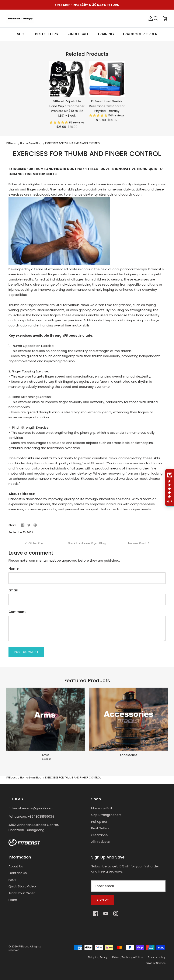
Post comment (26, 652)
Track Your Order (21, 893)
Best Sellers (100, 828)
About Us (15, 866)
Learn (12, 899)
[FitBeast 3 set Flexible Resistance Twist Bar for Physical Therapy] (107, 79)
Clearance (99, 835)
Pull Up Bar (99, 821)
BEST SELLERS (46, 34)
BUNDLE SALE (77, 34)
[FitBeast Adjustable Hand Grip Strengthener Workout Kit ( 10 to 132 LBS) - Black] (67, 79)
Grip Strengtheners (106, 815)
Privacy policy (157, 957)
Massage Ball (101, 808)
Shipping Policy (97, 957)
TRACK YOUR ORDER (139, 34)
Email (13, 590)
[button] (59, 122)
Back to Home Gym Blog (87, 543)
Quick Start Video (22, 886)
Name (13, 568)
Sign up (103, 900)
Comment (17, 611)
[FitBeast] (20, 18)
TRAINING (105, 34)
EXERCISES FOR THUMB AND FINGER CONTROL (73, 143)
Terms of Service (155, 963)
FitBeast (11, 143)
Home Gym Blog (30, 143)
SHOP (22, 34)
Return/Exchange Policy (127, 957)
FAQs (12, 879)
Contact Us (17, 873)
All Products (100, 841)
